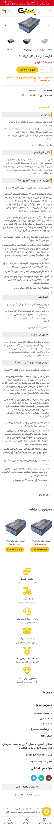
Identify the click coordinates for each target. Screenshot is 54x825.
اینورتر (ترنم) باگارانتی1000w (40, 541)
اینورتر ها (28, 49)
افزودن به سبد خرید (27, 69)
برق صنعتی (40, 49)
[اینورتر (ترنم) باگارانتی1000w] (40, 527)
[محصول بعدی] (4, 49)
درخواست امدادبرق (40, 729)
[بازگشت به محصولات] (7, 49)
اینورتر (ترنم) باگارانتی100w (14, 541)
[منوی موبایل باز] (50, 11)
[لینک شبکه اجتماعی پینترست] (34, 95)
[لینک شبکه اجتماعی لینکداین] (30, 95)
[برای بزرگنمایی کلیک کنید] (46, 30)
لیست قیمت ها (41, 713)
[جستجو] (11, 11)
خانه (50, 49)
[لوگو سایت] (27, 11)
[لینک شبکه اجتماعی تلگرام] (23, 95)
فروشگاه (45, 724)
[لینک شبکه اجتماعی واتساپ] (27, 95)
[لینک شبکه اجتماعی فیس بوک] (37, 95)
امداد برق (44, 718)
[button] (49, 25)
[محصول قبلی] (11, 49)
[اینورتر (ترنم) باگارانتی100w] (14, 527)
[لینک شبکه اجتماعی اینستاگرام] (49, 778)
